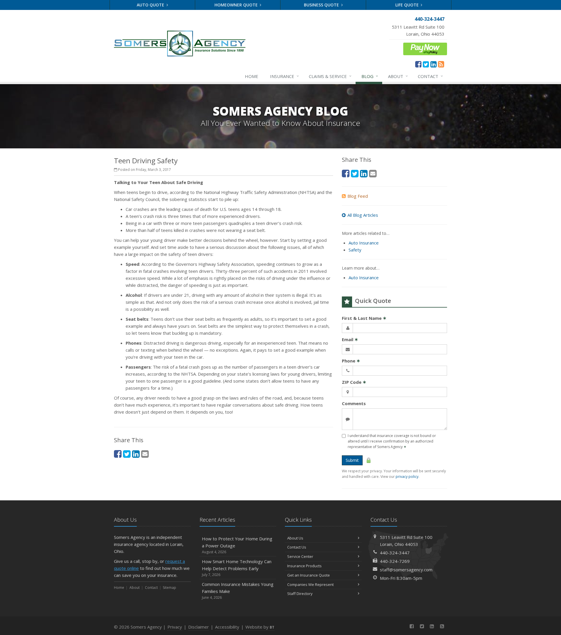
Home (251, 76)
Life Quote (407, 5)
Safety (355, 250)
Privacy (174, 627)
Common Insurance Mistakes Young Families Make (237, 590)
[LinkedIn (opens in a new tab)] (433, 64)
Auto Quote (151, 5)
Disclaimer (198, 627)
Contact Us (296, 547)
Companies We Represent (310, 584)
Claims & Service (330, 76)
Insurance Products (304, 565)
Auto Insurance (364, 243)
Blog (369, 76)
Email (350, 339)
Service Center (300, 556)
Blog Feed (357, 196)
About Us (295, 538)
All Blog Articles (362, 215)
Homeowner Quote (236, 5)
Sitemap (169, 587)
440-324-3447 (395, 553)
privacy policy (407, 476)
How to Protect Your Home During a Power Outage (237, 545)
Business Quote (322, 5)
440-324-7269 (395, 561)
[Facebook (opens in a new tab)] (418, 64)
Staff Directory (300, 593)
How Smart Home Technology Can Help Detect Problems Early (236, 567)
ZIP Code (354, 382)
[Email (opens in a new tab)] (145, 454)
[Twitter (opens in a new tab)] (426, 64)
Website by (259, 627)
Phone (351, 361)
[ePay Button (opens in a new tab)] (425, 48)
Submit (352, 460)
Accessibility (227, 627)
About (398, 76)
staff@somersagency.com (406, 569)
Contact (430, 76)
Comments (354, 403)
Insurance (284, 76)
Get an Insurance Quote (308, 575)
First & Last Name (364, 318)
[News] (441, 64)
